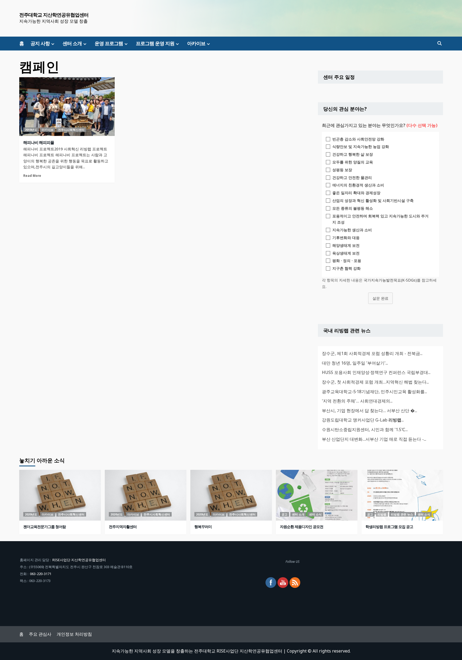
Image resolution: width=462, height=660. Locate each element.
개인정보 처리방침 (74, 634)
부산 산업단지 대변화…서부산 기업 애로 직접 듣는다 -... (374, 439)
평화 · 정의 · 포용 (346, 260)
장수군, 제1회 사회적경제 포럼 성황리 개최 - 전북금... (372, 353)
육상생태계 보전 (346, 253)
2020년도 (31, 514)
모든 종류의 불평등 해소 (352, 208)
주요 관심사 (40, 634)
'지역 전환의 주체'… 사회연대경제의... (357, 401)
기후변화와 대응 (346, 237)
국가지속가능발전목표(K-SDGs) (390, 280)
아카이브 (196, 43)
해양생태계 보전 (346, 245)
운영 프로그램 (109, 43)
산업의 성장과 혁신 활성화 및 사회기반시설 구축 (373, 200)
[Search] (439, 43)
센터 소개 (72, 43)
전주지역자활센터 (123, 526)
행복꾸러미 (203, 526)
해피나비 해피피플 (38, 142)
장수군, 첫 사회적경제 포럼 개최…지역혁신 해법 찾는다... (375, 382)
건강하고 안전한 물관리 (352, 177)
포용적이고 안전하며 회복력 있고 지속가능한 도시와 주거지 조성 (380, 219)
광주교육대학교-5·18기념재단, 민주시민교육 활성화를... (374, 392)
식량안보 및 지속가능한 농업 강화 (360, 146)
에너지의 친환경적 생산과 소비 (358, 185)
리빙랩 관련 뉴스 (402, 514)
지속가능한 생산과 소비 (352, 229)
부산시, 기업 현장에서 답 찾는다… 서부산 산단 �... (369, 410)
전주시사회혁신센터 (71, 130)
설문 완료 (380, 298)
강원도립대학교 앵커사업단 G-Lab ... (363, 420)
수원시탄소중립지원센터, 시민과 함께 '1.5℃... (365, 429)
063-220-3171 (40, 573)
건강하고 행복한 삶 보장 (352, 154)
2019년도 (31, 130)
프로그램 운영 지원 (155, 43)
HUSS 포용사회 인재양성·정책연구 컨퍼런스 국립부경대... (376, 372)
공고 (284, 514)
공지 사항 (40, 43)
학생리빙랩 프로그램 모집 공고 (389, 526)
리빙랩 (382, 514)
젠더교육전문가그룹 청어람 (44, 526)
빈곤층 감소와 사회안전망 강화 (358, 139)
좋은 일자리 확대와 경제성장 (356, 192)
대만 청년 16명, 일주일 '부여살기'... (355, 363)
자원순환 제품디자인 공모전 (301, 526)
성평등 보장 (342, 169)
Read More (32, 175)
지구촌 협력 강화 (346, 268)
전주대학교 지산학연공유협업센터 (53, 14)
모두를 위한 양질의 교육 (352, 162)
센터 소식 (315, 514)
